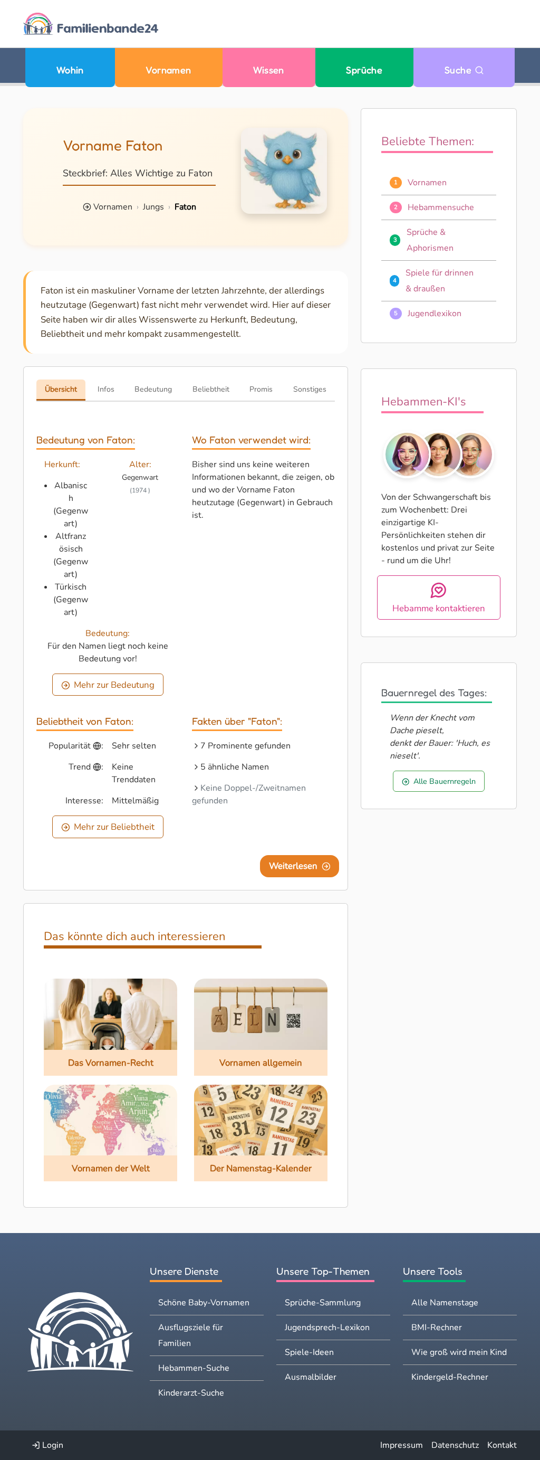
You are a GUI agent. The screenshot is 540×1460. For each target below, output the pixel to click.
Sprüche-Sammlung (323, 1303)
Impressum (401, 1445)
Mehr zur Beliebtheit (114, 827)
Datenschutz (455, 1445)
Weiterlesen (293, 866)
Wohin (70, 69)
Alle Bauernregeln (444, 781)
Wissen (268, 69)
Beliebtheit (210, 389)
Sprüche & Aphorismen (430, 240)
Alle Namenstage (444, 1303)
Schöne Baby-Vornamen (203, 1303)
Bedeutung (153, 389)
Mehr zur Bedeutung (114, 685)
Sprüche (364, 69)
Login (51, 1445)
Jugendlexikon (434, 313)
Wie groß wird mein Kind (459, 1352)
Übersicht (61, 389)
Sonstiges (309, 389)
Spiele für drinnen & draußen (440, 281)
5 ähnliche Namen (234, 767)
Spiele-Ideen (309, 1352)
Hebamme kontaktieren (438, 608)
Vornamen (168, 69)
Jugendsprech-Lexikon (327, 1327)
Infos (106, 389)
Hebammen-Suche (193, 1368)
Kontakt (502, 1445)
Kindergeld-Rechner (449, 1377)
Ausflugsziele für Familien (190, 1335)
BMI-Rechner (436, 1327)
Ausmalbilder (310, 1377)
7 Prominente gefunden (245, 746)
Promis (261, 389)
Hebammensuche (441, 207)
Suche (460, 69)
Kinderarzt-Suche (191, 1393)
